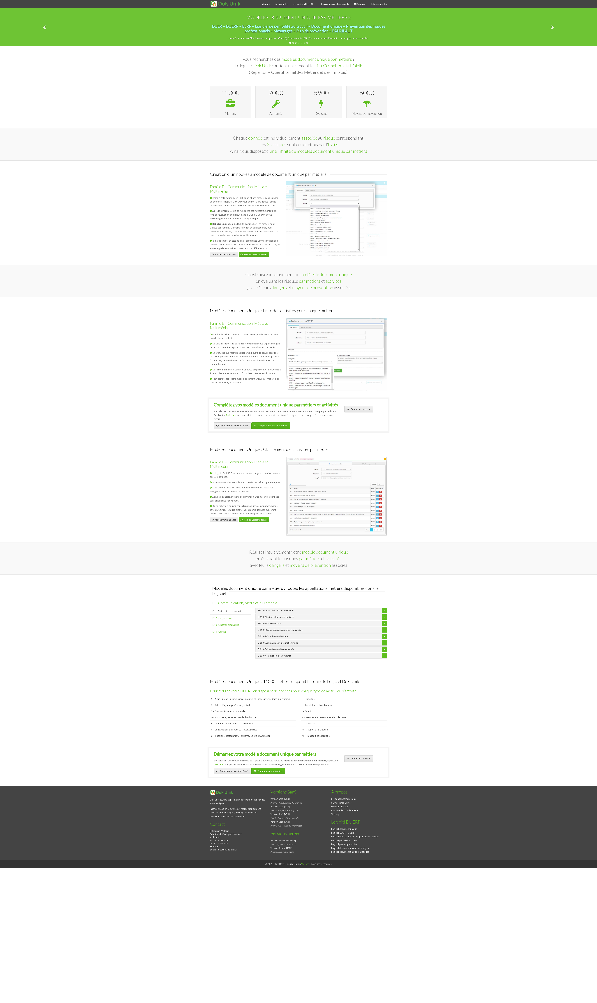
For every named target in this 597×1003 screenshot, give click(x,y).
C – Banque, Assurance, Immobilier (228, 711)
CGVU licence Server (341, 802)
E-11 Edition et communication (227, 611)
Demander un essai (360, 409)
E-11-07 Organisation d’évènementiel (276, 649)
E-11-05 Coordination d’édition (273, 636)
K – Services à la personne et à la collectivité (324, 717)
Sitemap (335, 814)
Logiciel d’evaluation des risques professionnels (355, 836)
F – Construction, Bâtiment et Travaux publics (234, 729)
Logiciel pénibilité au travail (344, 840)
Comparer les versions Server (272, 425)
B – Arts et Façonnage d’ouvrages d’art (230, 705)
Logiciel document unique (344, 828)
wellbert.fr (215, 837)
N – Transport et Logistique (316, 735)
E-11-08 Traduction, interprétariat (274, 655)
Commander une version (269, 771)
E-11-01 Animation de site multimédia (276, 610)
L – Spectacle (308, 723)
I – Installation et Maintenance (317, 705)
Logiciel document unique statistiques (350, 851)
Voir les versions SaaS (225, 254)
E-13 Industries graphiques (225, 624)
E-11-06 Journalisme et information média (278, 642)
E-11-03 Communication (269, 623)
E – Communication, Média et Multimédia (232, 723)
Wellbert (305, 863)
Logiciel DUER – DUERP (343, 832)
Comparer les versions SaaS (233, 425)
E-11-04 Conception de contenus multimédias (280, 630)
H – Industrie (308, 698)
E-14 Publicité (219, 631)
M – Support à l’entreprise (315, 729)
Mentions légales (339, 806)
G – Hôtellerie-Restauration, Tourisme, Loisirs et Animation (241, 735)
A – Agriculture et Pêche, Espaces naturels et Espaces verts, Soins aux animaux (250, 698)
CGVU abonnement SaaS (343, 798)
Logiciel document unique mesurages (350, 848)
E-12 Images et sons (222, 618)
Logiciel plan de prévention (344, 844)
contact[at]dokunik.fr (226, 849)
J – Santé (306, 711)
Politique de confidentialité (344, 810)
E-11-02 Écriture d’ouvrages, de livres (276, 617)
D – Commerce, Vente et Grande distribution (233, 717)
